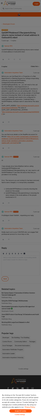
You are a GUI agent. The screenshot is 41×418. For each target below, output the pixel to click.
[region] (20, 403)
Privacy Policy (30, 407)
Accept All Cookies (20, 411)
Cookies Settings (20, 414)
